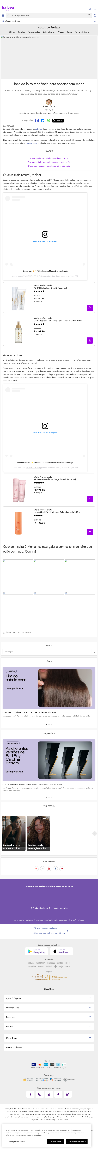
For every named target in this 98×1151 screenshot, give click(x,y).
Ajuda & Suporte (13, 998)
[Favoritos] (94, 9)
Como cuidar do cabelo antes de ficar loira (49, 158)
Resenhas (21, 32)
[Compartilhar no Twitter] (43, 120)
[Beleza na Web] (8, 9)
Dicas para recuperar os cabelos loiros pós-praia (49, 166)
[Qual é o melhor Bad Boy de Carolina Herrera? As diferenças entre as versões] (49, 760)
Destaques (10, 1017)
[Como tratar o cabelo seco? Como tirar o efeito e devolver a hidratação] (49, 688)
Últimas (12, 32)
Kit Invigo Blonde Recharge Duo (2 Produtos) (55, 478)
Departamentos (12, 1007)
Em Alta (9, 1026)
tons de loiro (31, 143)
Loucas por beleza (14, 1047)
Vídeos (61, 32)
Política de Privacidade (75, 920)
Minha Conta (11, 1038)
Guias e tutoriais (49, 32)
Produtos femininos (40, 908)
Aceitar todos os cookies (77, 1141)
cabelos (38, 128)
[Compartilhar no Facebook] (37, 120)
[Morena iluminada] (49, 608)
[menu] (3, 15)
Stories (69, 32)
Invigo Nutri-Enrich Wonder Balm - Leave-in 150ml (57, 511)
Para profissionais (82, 32)
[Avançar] (94, 833)
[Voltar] (3, 833)
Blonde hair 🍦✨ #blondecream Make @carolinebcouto (45, 271)
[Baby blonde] (80, 608)
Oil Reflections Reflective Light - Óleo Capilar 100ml (58, 319)
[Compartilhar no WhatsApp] (48, 120)
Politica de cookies (34, 1135)
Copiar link (59, 120)
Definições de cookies (17, 1141)
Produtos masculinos (60, 908)
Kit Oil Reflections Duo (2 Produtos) (50, 286)
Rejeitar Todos (55, 1141)
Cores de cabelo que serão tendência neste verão (49, 162)
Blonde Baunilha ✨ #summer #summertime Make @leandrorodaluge (45, 462)
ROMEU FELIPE (33, 276)
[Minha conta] (89, 9)
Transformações (34, 32)
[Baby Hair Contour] (18, 575)
